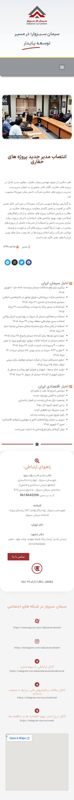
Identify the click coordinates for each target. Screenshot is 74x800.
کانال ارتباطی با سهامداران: (37, 666)
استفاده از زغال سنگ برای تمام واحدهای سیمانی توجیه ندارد (34, 326)
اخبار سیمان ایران (54, 283)
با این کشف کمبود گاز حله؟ (50, 405)
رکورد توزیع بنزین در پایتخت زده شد (47, 415)
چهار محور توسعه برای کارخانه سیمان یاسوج (42, 336)
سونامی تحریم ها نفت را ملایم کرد (47, 391)
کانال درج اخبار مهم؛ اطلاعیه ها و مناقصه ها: (37, 716)
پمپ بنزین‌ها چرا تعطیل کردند (49, 410)
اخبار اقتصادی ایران (53, 386)
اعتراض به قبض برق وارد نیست (48, 396)
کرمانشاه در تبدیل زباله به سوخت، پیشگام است (40, 307)
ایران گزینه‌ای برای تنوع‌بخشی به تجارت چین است (39, 429)
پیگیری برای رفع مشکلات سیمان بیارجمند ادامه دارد (38, 288)
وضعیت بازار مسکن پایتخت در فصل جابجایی (41, 400)
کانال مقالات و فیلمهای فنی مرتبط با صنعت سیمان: (37, 692)
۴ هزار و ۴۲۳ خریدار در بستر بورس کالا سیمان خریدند (36, 350)
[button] (62, 67)
